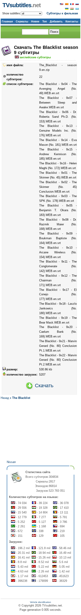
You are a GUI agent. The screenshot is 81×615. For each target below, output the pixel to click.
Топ (44, 21)
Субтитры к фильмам (62, 13)
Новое (35, 21)
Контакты (71, 21)
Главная (7, 21)
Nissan (11, 462)
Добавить (56, 21)
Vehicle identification (40, 602)
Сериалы (22, 21)
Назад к (15, 398)
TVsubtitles (21, 5)
